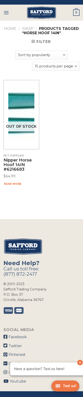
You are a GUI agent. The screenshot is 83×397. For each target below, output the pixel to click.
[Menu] (6, 12)
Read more (12, 183)
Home (10, 28)
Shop (27, 28)
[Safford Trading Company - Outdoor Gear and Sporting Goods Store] (41, 13)
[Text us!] (65, 387)
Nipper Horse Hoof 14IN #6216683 (17, 165)
